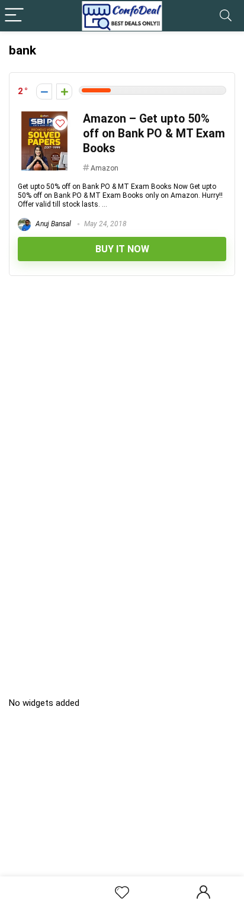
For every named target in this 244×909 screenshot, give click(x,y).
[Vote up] (64, 91)
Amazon (104, 168)
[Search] (225, 15)
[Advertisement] (126, 806)
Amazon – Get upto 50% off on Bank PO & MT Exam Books (154, 133)
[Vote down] (44, 91)
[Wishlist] (122, 893)
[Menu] (14, 15)
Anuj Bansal (52, 224)
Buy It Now (122, 249)
